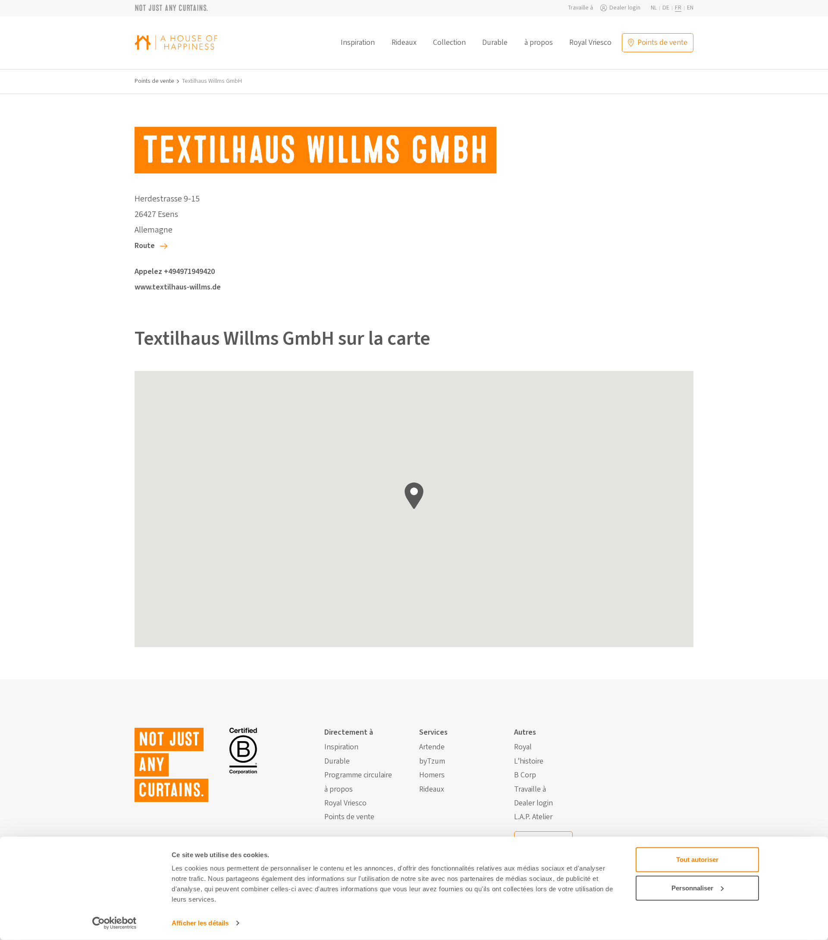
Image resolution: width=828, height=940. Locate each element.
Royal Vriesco (590, 42)
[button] (414, 495)
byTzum (432, 761)
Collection (449, 42)
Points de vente (154, 81)
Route (145, 245)
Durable (495, 42)
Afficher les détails (200, 923)
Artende (432, 747)
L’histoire (528, 761)
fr (678, 8)
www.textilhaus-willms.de (178, 287)
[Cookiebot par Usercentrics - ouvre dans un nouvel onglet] (114, 923)
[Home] (176, 42)
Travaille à (580, 8)
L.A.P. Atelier (533, 817)
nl (654, 8)
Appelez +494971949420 (175, 271)
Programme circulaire (358, 775)
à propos (538, 42)
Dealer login (624, 8)
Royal (523, 747)
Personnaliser (692, 887)
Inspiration (358, 42)
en (690, 8)
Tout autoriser (697, 859)
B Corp (525, 775)
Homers (432, 775)
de (665, 8)
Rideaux (404, 42)
